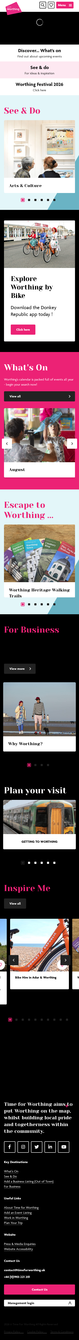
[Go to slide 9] (61, 1020)
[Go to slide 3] (35, 200)
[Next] (72, 444)
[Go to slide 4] (42, 200)
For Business (12, 1186)
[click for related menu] (64, 1105)
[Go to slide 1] (23, 200)
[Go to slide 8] (54, 1020)
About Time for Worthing (21, 1207)
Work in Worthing (16, 1218)
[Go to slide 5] (48, 200)
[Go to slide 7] (48, 1020)
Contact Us (39, 1289)
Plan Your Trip (13, 1223)
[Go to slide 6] (54, 200)
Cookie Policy (35, 1331)
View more (17, 669)
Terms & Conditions (62, 1331)
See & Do (10, 1176)
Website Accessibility (18, 1249)
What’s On (11, 1171)
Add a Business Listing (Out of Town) (29, 1181)
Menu (62, 5)
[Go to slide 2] (29, 200)
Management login (21, 1303)
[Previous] (7, 444)
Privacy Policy (12, 1331)
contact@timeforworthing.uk (24, 1270)
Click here (23, 330)
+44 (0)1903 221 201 (17, 1277)
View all (15, 396)
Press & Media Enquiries (20, 1244)
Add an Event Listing (18, 1213)
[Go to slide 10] (67, 1020)
